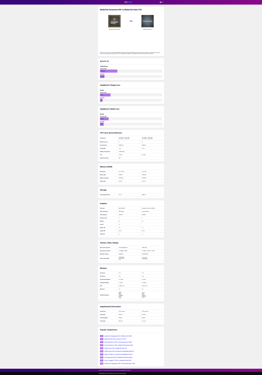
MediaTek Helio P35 (147, 29)
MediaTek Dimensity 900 (114, 29)
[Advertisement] (131, 41)
